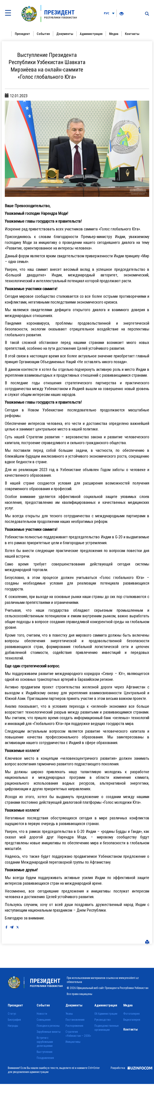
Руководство (102, 1019)
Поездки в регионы (48, 1026)
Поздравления (45, 1058)
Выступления (44, 1052)
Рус (107, 13)
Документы (64, 34)
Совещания (44, 1019)
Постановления (75, 1019)
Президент (22, 34)
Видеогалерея (131, 1019)
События (43, 34)
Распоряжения (74, 1026)
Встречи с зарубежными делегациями (45, 1042)
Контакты (132, 34)
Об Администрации (105, 1013)
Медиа (113, 34)
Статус (12, 1013)
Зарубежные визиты (49, 1032)
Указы (69, 1013)
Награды (13, 1026)
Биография (14, 1019)
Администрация (91, 34)
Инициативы (73, 1042)
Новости (42, 1013)
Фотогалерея (131, 1013)
